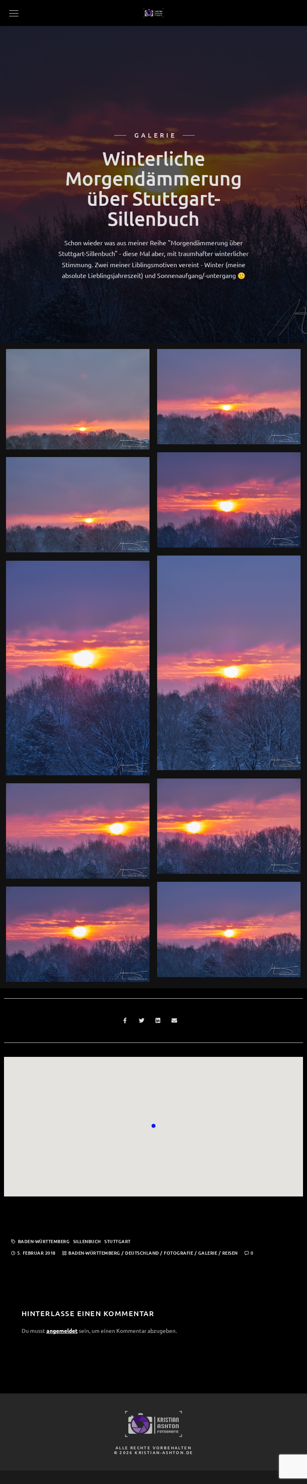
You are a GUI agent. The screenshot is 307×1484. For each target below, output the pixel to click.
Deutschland (142, 1252)
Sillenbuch (87, 1241)
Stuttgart (117, 1241)
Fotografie (178, 1252)
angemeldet (62, 1330)
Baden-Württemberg (44, 1241)
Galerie (207, 1252)
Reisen (230, 1252)
